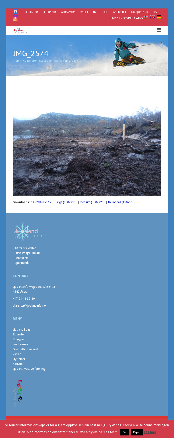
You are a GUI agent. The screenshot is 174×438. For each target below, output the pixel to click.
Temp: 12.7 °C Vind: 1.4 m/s (126, 18)
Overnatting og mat (25, 349)
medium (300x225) (92, 202)
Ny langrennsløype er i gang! (42, 61)
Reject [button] (136, 432)
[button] (159, 30)
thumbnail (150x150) (121, 202)
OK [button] (124, 432)
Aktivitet (18, 364)
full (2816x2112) (41, 202)
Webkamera (20, 344)
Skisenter (19, 334)
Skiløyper (19, 339)
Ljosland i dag (22, 329)
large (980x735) (66, 202)
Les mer (150, 432)
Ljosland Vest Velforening (29, 368)
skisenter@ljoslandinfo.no (29, 305)
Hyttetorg (19, 359)
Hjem (16, 61)
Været (17, 354)
